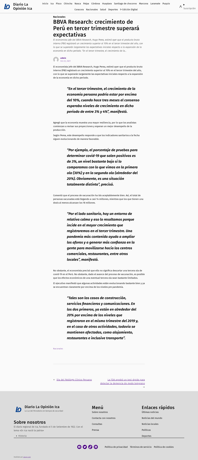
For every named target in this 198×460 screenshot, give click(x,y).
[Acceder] (180, 6)
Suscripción (189, 8)
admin (63, 58)
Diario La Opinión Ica (22, 6)
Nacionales (59, 16)
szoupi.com (27, 457)
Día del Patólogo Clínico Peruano (74, 379)
